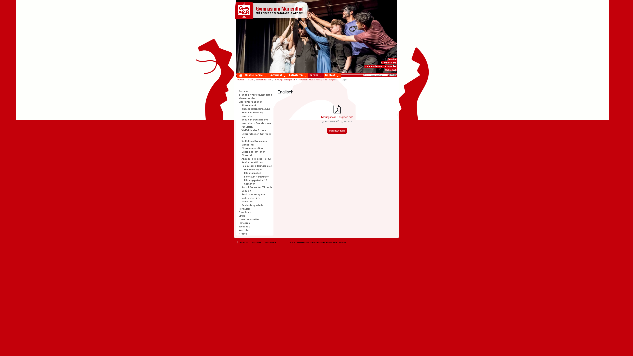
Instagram (244, 223)
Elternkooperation (252, 148)
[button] (266, 77)
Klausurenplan (247, 98)
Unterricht (276, 75)
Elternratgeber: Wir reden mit (256, 136)
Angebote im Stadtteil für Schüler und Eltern (256, 161)
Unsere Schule (254, 75)
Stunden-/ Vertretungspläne (255, 94)
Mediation (247, 201)
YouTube (244, 230)
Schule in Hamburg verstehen (252, 114)
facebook (244, 226)
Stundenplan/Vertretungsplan (380, 66)
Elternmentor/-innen (253, 151)
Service (313, 75)
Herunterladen (337, 130)
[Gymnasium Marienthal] (271, 11)
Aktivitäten (296, 75)
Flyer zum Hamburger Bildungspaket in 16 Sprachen (318, 80)
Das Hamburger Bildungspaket (253, 171)
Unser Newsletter (249, 219)
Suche (393, 75)
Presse (243, 233)
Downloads (245, 212)
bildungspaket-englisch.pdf (337, 117)
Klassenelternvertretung (255, 109)
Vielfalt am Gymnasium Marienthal (254, 143)
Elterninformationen (250, 102)
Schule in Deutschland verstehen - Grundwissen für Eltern (256, 123)
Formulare (245, 209)
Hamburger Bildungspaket (256, 166)
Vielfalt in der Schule (253, 130)
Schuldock (390, 70)
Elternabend (248, 105)
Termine (392, 59)
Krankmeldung (388, 62)
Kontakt (330, 75)
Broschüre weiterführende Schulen (256, 189)
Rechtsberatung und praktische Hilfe (253, 196)
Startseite (241, 80)
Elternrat (246, 155)
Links (242, 216)
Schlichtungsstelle (252, 205)
